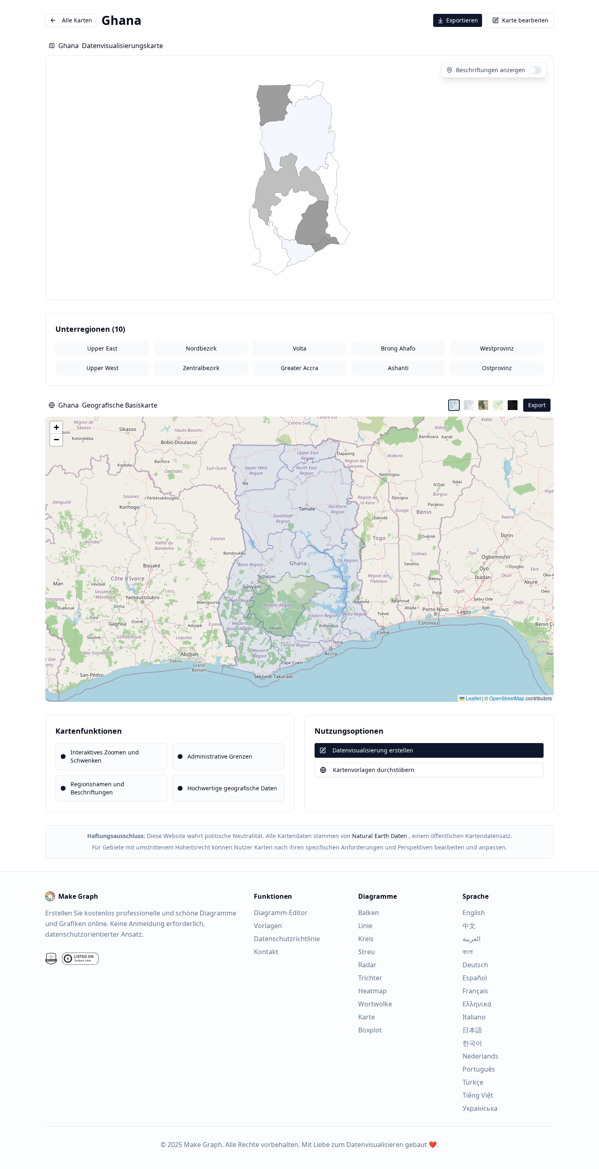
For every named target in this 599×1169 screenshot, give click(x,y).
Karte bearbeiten (525, 20)
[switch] (535, 70)
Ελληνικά (476, 1003)
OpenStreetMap (506, 698)
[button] (56, 427)
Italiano (474, 1016)
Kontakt (266, 951)
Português (478, 1069)
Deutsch (475, 964)
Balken (368, 912)
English (473, 912)
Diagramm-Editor (281, 912)
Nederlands (480, 1056)
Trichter (370, 977)
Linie (365, 925)
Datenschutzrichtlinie (287, 938)
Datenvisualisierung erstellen (373, 750)
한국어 (472, 1043)
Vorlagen (268, 925)
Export (537, 405)
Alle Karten (77, 20)
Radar (367, 964)
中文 (469, 925)
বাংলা (467, 951)
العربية (471, 938)
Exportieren (462, 20)
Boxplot (370, 1030)
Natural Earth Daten (379, 836)
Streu (366, 951)
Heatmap (372, 990)
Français (475, 990)
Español (474, 977)
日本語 (472, 1030)
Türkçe (472, 1082)
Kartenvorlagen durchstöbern (373, 770)
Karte (366, 1016)
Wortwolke (375, 1003)
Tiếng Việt (477, 1095)
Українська (480, 1108)
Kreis (366, 938)
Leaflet (473, 698)
